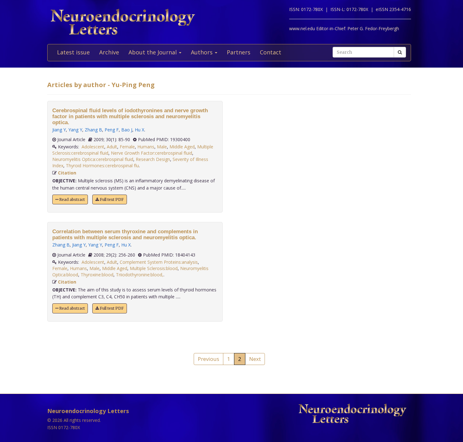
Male (162, 147)
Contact (270, 52)
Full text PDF (111, 199)
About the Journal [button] (153, 52)
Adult (112, 147)
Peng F (112, 130)
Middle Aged (182, 147)
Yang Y (75, 130)
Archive (109, 52)
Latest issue (73, 52)
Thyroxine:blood (97, 275)
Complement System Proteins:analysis (159, 262)
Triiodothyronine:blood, (139, 275)
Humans (145, 147)
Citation (67, 173)
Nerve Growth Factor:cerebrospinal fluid (151, 153)
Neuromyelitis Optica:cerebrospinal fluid (92, 159)
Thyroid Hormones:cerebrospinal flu (102, 166)
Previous (208, 358)
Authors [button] (202, 52)
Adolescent (93, 147)
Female (127, 147)
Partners (238, 52)
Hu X (139, 130)
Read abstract (71, 199)
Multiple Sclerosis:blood (154, 268)
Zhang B (93, 130)
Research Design (153, 159)
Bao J (126, 130)
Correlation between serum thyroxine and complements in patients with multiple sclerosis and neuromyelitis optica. (125, 234)
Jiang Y (59, 130)
